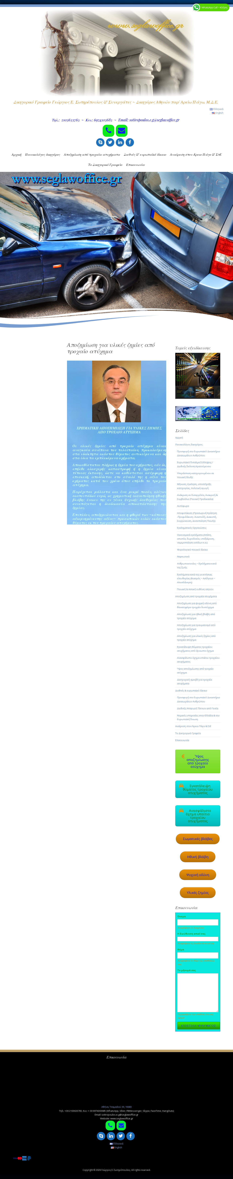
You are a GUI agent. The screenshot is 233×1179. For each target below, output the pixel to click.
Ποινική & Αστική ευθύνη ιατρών (195, 589)
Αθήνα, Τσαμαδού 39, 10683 (116, 1106)
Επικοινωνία (135, 164)
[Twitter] (110, 142)
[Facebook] (130, 142)
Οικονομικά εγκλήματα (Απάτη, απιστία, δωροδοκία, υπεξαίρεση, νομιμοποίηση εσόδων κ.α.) (195, 538)
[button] (197, 369)
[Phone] (108, 131)
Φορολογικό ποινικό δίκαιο (192, 549)
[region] (197, 376)
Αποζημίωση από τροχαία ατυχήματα (92, 154)
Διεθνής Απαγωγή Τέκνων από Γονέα (197, 708)
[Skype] (100, 142)
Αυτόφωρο (183, 506)
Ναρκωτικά (183, 556)
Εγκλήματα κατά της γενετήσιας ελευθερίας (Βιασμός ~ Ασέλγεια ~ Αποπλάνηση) (196, 578)
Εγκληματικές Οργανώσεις (191, 527)
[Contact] (121, 131)
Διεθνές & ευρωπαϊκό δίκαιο (145, 154)
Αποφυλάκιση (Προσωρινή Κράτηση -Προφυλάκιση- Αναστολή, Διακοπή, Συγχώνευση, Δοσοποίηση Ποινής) (197, 516)
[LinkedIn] (120, 142)
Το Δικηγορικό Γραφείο (105, 164)
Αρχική (16, 154)
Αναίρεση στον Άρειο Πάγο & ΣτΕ (196, 154)
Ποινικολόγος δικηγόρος (42, 154)
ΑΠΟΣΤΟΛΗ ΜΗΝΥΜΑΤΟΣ (198, 1025)
